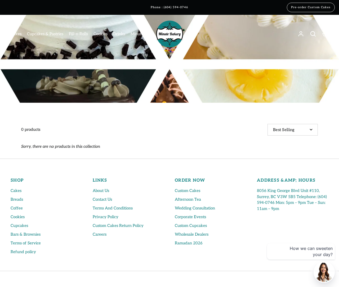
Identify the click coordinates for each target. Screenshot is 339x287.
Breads (17, 199)
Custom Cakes (187, 190)
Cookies (100, 34)
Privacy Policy (105, 216)
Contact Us (102, 199)
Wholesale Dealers (191, 234)
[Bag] (325, 34)
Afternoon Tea (188, 199)
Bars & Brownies (26, 234)
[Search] (313, 34)
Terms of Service (26, 243)
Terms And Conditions (113, 208)
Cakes (16, 34)
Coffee (17, 208)
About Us (101, 190)
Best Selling (284, 129)
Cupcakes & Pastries (45, 34)
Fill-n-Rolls (78, 34)
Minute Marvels (145, 34)
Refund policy (23, 251)
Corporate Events (190, 216)
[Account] (301, 34)
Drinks (119, 34)
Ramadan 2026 (189, 243)
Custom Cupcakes (191, 225)
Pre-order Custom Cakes (311, 7)
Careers (99, 234)
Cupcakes (19, 225)
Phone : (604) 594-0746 (169, 7)
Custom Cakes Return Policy (118, 225)
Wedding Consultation (195, 208)
